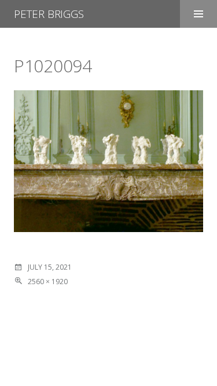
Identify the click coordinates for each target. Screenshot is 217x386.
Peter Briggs (49, 13)
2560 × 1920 (48, 281)
